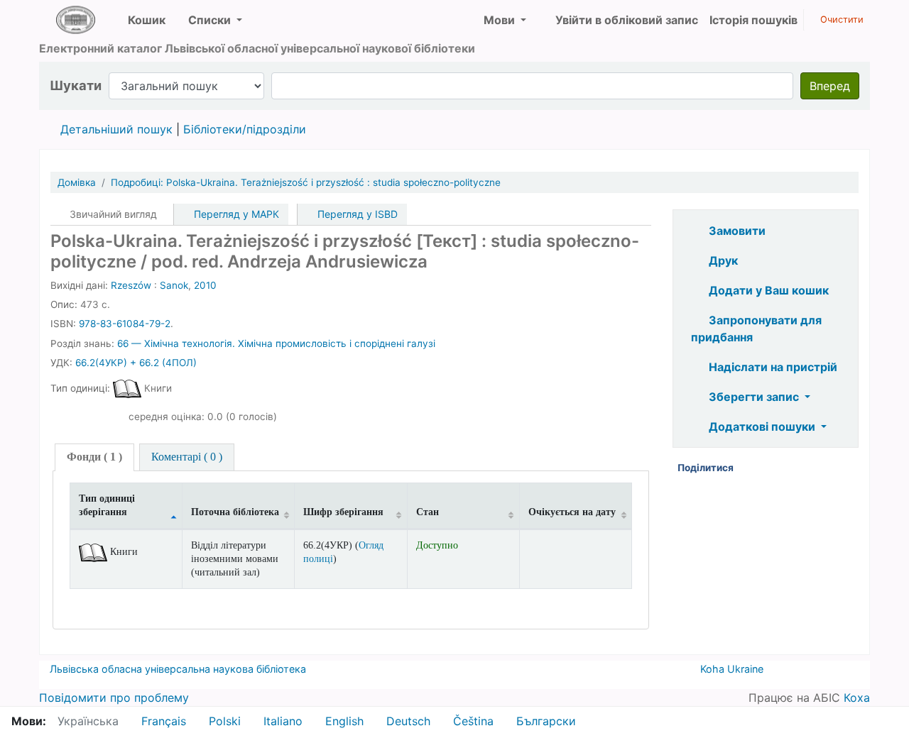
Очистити (840, 19)
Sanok (174, 285)
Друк (722, 260)
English (344, 721)
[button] (141, 20)
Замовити (736, 231)
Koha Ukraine (731, 669)
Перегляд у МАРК (235, 214)
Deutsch (408, 721)
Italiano (283, 721)
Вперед (830, 86)
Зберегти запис (754, 397)
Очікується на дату (572, 511)
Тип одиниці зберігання (107, 504)
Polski (225, 721)
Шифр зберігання (343, 511)
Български (546, 721)
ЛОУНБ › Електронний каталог (75, 20)
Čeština (473, 721)
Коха (857, 697)
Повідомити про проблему (114, 697)
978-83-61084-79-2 (124, 323)
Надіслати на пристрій (771, 367)
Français (163, 721)
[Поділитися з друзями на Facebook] (749, 468)
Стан (427, 511)
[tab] (94, 457)
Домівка (77, 182)
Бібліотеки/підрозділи (244, 129)
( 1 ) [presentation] (94, 457)
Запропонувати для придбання (756, 328)
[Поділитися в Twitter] (791, 468)
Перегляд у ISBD (356, 214)
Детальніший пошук (116, 129)
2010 (205, 285)
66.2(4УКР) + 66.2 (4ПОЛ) (136, 362)
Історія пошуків (753, 20)
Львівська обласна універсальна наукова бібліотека (178, 669)
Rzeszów (131, 285)
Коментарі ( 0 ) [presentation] (186, 457)
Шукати (76, 85)
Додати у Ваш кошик (767, 290)
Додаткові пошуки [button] (762, 426)
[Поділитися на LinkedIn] (770, 468)
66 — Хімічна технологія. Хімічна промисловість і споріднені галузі (276, 343)
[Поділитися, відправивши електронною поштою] (813, 468)
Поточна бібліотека (235, 511)
